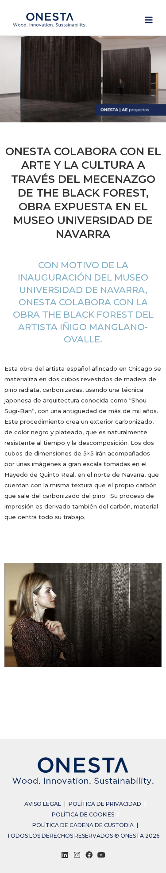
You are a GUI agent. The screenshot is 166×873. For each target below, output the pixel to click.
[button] (14, 637)
